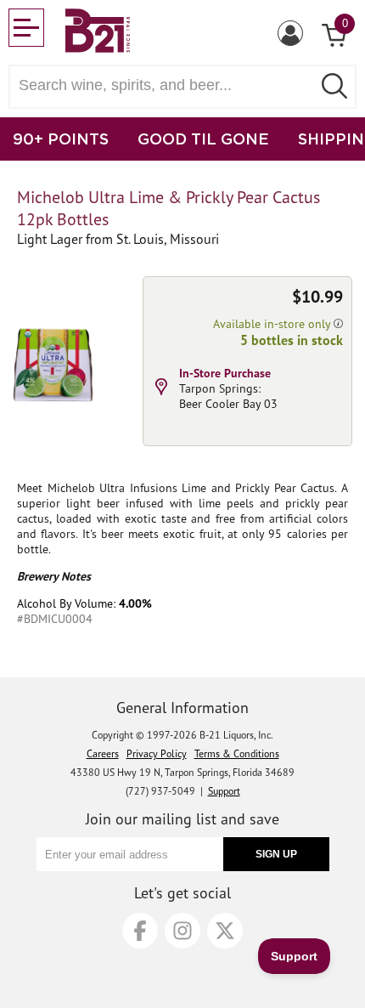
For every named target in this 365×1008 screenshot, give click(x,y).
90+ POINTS (61, 138)
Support (224, 790)
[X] (225, 931)
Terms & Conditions (236, 753)
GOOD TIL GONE (203, 138)
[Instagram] (182, 931)
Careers (103, 753)
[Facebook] (140, 931)
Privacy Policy (156, 753)
